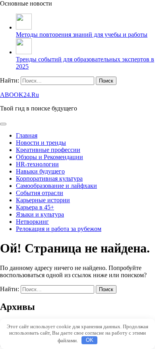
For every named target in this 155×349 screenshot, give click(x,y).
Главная (26, 135)
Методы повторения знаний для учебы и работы (81, 34)
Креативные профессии (48, 149)
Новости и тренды (41, 142)
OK (89, 340)
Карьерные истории (43, 200)
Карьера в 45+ (35, 207)
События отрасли (39, 192)
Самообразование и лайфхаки (56, 185)
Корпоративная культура (49, 178)
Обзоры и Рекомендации (49, 157)
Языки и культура (40, 214)
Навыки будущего (40, 171)
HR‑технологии (37, 164)
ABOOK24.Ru (19, 94)
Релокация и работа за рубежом (58, 228)
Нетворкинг (32, 221)
